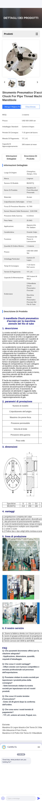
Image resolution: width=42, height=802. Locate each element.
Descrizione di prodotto (30, 157)
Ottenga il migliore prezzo (13, 107)
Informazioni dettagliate (11, 157)
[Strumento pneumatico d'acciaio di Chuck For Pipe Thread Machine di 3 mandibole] (21, 58)
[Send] (39, 798)
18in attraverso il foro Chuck (14, 730)
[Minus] (38, 747)
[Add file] (3, 798)
